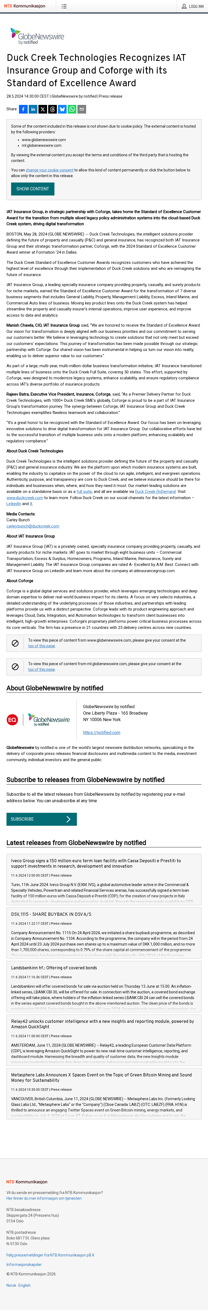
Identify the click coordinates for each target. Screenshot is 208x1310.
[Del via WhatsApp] (72, 110)
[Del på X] (42, 110)
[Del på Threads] (52, 110)
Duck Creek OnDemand (155, 491)
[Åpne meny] (65, 6)
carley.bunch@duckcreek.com (32, 526)
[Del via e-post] (81, 110)
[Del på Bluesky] (62, 110)
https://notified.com (101, 732)
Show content (33, 188)
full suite (84, 491)
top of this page (41, 646)
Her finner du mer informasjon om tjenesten (44, 1198)
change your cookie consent (49, 170)
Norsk (11, 1285)
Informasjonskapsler (24, 1264)
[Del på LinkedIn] (33, 110)
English (24, 1285)
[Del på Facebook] (23, 110)
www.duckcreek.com (24, 497)
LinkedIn (13, 503)
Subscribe (22, 819)
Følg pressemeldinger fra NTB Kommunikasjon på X (50, 1255)
